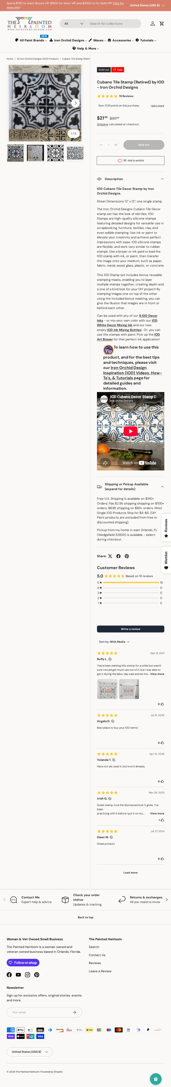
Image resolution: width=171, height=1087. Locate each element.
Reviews (95, 963)
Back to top (85, 917)
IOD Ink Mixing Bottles (124, 330)
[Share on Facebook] (118, 556)
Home (10, 58)
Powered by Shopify (51, 1071)
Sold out (144, 145)
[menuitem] (31, 40)
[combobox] (100, 23)
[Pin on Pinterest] (127, 556)
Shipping (102, 124)
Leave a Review (100, 971)
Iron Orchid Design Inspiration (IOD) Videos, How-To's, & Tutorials (132, 373)
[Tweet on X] (110, 556)
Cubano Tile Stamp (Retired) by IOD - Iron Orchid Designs (85, 58)
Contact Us (97, 955)
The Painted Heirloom (27, 1071)
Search (94, 947)
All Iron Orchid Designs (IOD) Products (38, 58)
